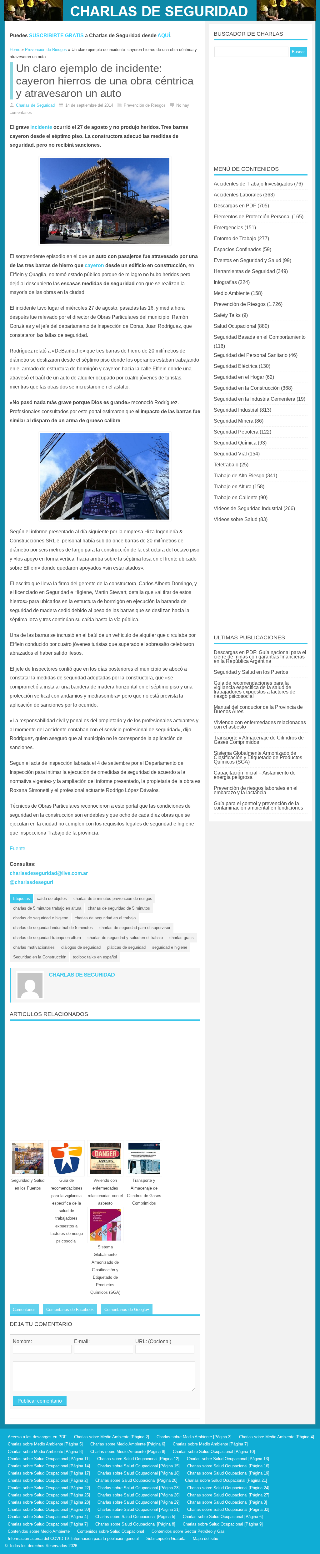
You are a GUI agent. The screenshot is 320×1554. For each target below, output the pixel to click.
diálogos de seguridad (81, 947)
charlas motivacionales (34, 947)
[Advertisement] (105, 1078)
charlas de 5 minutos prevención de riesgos (112, 898)
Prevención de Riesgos (240, 304)
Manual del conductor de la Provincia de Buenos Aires (258, 709)
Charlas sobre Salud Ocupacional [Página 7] (48, 1524)
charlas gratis (181, 937)
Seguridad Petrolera (236, 431)
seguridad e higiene (169, 947)
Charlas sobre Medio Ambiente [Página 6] (127, 1444)
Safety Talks (227, 315)
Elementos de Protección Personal (252, 216)
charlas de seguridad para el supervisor (134, 927)
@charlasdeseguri (31, 882)
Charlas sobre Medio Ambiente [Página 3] (194, 1437)
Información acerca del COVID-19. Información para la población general (73, 1538)
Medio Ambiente (232, 293)
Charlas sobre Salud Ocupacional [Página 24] (228, 1487)
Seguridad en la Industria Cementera (254, 399)
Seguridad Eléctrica (236, 366)
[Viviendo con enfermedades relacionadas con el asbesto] (105, 1158)
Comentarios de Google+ (126, 1309)
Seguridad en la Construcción (39, 957)
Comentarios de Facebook (70, 1309)
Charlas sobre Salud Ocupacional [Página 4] (48, 1516)
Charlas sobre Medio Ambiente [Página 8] (45, 1451)
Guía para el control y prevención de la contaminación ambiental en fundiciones (258, 805)
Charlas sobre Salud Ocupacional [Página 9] (223, 1524)
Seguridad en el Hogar (239, 377)
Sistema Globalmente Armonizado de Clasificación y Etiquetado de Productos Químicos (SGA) (105, 1270)
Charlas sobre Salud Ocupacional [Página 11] (49, 1458)
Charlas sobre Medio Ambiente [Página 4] (276, 1437)
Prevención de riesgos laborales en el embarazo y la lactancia (256, 790)
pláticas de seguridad (126, 947)
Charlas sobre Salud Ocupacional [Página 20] (136, 1480)
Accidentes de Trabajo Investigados (253, 183)
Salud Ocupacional (235, 326)
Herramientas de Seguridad (244, 271)
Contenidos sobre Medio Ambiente (39, 1531)
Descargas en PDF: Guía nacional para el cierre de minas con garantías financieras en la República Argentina (260, 657)
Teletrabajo (226, 464)
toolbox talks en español (95, 957)
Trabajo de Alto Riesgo (239, 475)
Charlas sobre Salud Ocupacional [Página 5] (135, 1516)
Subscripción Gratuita (165, 1538)
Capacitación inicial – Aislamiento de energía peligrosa (255, 775)
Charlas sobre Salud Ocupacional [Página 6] (223, 1516)
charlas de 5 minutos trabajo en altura (47, 908)
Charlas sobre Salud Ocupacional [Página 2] (48, 1480)
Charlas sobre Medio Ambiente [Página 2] (111, 1437)
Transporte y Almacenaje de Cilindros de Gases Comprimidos (259, 740)
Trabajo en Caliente (236, 497)
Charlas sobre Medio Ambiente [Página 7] (210, 1444)
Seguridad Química (235, 442)
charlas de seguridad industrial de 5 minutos (53, 927)
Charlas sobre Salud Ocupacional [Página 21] (226, 1480)
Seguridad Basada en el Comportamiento (260, 337)
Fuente (17, 848)
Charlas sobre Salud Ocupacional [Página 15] (139, 1466)
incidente (41, 127)
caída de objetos (52, 898)
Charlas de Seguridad (35, 105)
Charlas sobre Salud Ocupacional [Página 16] (228, 1466)
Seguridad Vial (230, 453)
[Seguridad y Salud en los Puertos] (28, 1158)
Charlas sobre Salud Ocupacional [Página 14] (49, 1466)
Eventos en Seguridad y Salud (247, 260)
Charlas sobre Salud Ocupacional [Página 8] (135, 1524)
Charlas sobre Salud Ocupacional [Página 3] (227, 1502)
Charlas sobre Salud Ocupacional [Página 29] (139, 1502)
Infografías (225, 282)
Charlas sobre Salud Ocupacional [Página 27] (228, 1495)
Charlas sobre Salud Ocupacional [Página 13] (228, 1458)
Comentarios (24, 1309)
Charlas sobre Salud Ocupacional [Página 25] (49, 1495)
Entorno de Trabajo (235, 238)
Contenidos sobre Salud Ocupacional (110, 1531)
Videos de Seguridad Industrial (248, 508)
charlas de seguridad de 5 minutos (119, 908)
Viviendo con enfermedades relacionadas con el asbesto (260, 724)
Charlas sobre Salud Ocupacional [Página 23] (139, 1487)
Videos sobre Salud (236, 519)
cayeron (94, 265)
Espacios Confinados (237, 249)
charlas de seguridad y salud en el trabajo (125, 937)
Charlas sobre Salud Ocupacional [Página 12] (138, 1458)
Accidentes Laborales (238, 194)
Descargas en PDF (235, 205)
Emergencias (228, 227)
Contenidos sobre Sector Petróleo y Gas (188, 1531)
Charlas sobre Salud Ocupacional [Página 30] (49, 1509)
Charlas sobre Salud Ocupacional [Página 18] (139, 1473)
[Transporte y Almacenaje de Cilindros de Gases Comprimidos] (144, 1158)
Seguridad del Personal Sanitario (251, 355)
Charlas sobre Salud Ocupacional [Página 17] (49, 1473)
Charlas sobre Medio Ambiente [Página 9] (127, 1451)
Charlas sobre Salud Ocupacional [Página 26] (139, 1495)
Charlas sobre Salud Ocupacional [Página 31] (139, 1509)
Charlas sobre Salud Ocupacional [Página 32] (228, 1509)
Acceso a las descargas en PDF (37, 1437)
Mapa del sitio (205, 1538)
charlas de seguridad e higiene (40, 918)
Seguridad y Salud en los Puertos (251, 672)
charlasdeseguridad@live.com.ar (49, 873)
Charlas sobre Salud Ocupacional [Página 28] (49, 1502)
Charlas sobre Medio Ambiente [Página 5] (45, 1444)
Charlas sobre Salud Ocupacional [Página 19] (228, 1473)
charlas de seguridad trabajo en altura (47, 937)
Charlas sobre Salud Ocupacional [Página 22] (49, 1487)
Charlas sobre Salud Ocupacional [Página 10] (214, 1451)
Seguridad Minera (233, 421)
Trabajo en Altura (233, 486)
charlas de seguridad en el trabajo (105, 918)
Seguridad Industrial (236, 410)
